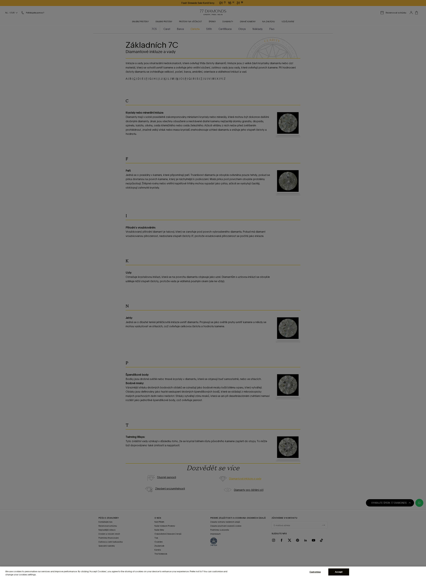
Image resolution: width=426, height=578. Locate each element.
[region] (213, 572)
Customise (315, 572)
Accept (339, 572)
